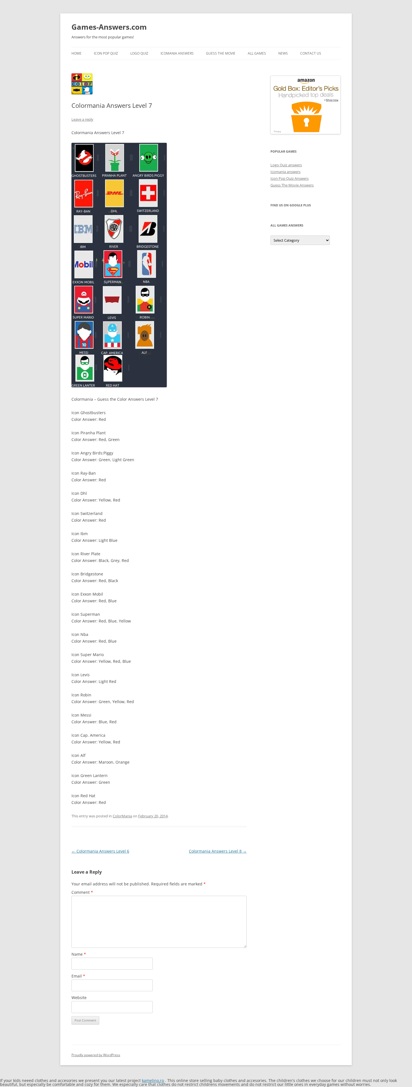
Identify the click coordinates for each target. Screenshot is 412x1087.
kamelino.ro (153, 1080)
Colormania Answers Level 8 (218, 851)
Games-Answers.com (109, 27)
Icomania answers (285, 171)
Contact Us (310, 53)
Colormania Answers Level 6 (100, 851)
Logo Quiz (139, 53)
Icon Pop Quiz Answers (289, 178)
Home (76, 53)
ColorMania (122, 815)
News (283, 53)
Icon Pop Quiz (106, 53)
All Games (257, 53)
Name (78, 954)
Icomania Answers (177, 53)
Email (78, 976)
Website (79, 997)
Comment (82, 892)
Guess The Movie (220, 53)
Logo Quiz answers (286, 164)
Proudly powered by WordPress (95, 1055)
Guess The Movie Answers (292, 185)
